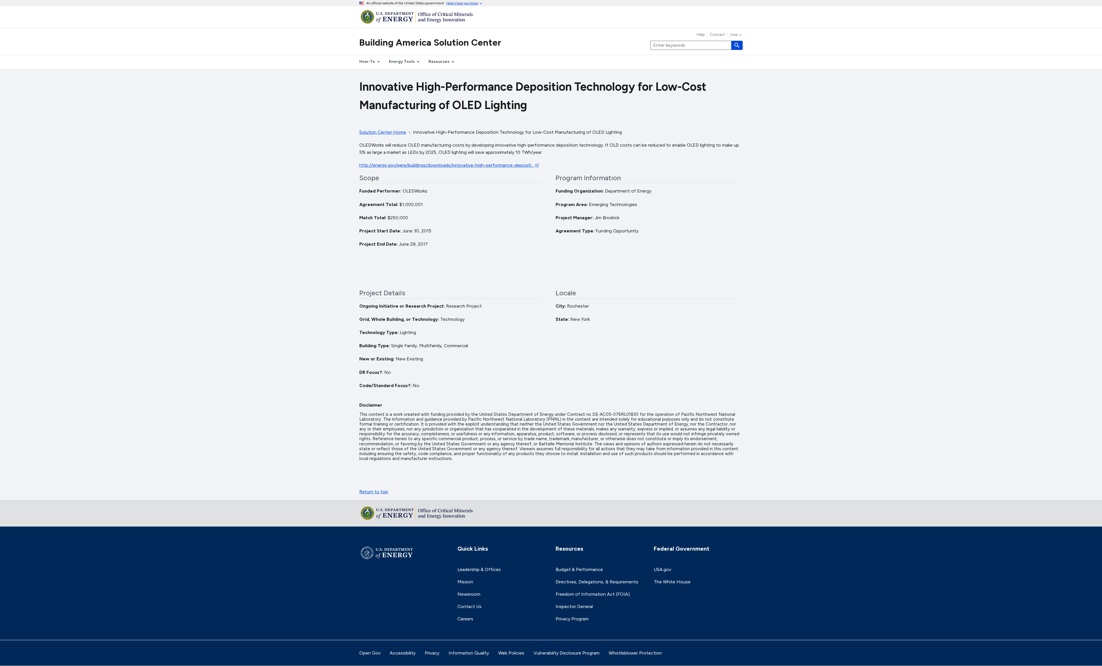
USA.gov (662, 569)
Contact (717, 35)
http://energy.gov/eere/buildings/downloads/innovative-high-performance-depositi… (446, 165)
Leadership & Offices (479, 569)
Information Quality (469, 653)
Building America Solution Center (430, 42)
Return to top (373, 491)
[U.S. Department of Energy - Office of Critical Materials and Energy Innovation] (551, 16)
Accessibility (403, 653)
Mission (465, 582)
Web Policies (511, 653)
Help (701, 35)
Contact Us (469, 606)
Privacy (432, 653)
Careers (465, 619)
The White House (672, 582)
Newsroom (468, 594)
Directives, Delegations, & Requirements (597, 582)
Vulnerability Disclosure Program (566, 653)
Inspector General (574, 606)
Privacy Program (572, 619)
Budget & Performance (579, 569)
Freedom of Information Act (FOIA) (593, 594)
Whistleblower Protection (635, 653)
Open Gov (370, 653)
